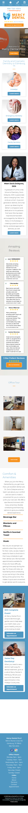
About (14, 780)
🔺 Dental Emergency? (14, 10)
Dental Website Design (17, 800)
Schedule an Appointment (12, 635)
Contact (14, 784)
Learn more (14, 93)
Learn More (14, 53)
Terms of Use (16, 798)
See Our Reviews (14, 365)
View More (14, 459)
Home (14, 778)
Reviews (14, 782)
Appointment (14, 787)
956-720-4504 (14, 8)
